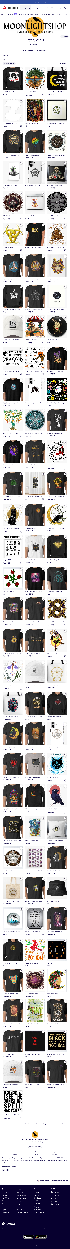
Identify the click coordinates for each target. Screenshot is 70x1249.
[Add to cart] (43, 95)
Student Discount (7, 1204)
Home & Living (46, 14)
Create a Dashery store (22, 1214)
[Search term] (28, 8)
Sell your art (20, 1204)
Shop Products (28, 50)
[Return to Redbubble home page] (10, 8)
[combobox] (25, 7)
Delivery (36, 1192)
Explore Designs (41, 50)
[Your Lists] (61, 8)
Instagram (57, 1192)
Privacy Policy (16, 1228)
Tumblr (56, 1201)
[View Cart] (65, 8)
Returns (36, 1195)
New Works (5, 1198)
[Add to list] (21, 69)
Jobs (18, 1207)
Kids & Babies (56, 14)
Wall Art (37, 14)
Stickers (21, 14)
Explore (3, 14)
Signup (4, 1210)
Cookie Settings (39, 1212)
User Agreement (6, 1228)
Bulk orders (5, 1212)
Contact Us (37, 1210)
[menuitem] (3, 14)
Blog (3, 1201)
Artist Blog (19, 1210)
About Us (19, 1192)
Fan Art (4, 1195)
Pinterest (57, 1204)
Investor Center (21, 1195)
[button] (35, 2)
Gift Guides (5, 1192)
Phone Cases (29, 14)
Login (4, 1207)
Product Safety (38, 1204)
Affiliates (19, 1201)
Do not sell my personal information (31, 1228)
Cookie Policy (46, 1228)
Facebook (57, 1195)
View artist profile (35, 44)
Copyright (37, 1207)
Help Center (37, 1198)
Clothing (12, 14)
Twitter (56, 1198)
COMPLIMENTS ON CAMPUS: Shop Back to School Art (35, 2)
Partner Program (21, 1198)
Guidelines (37, 1201)
